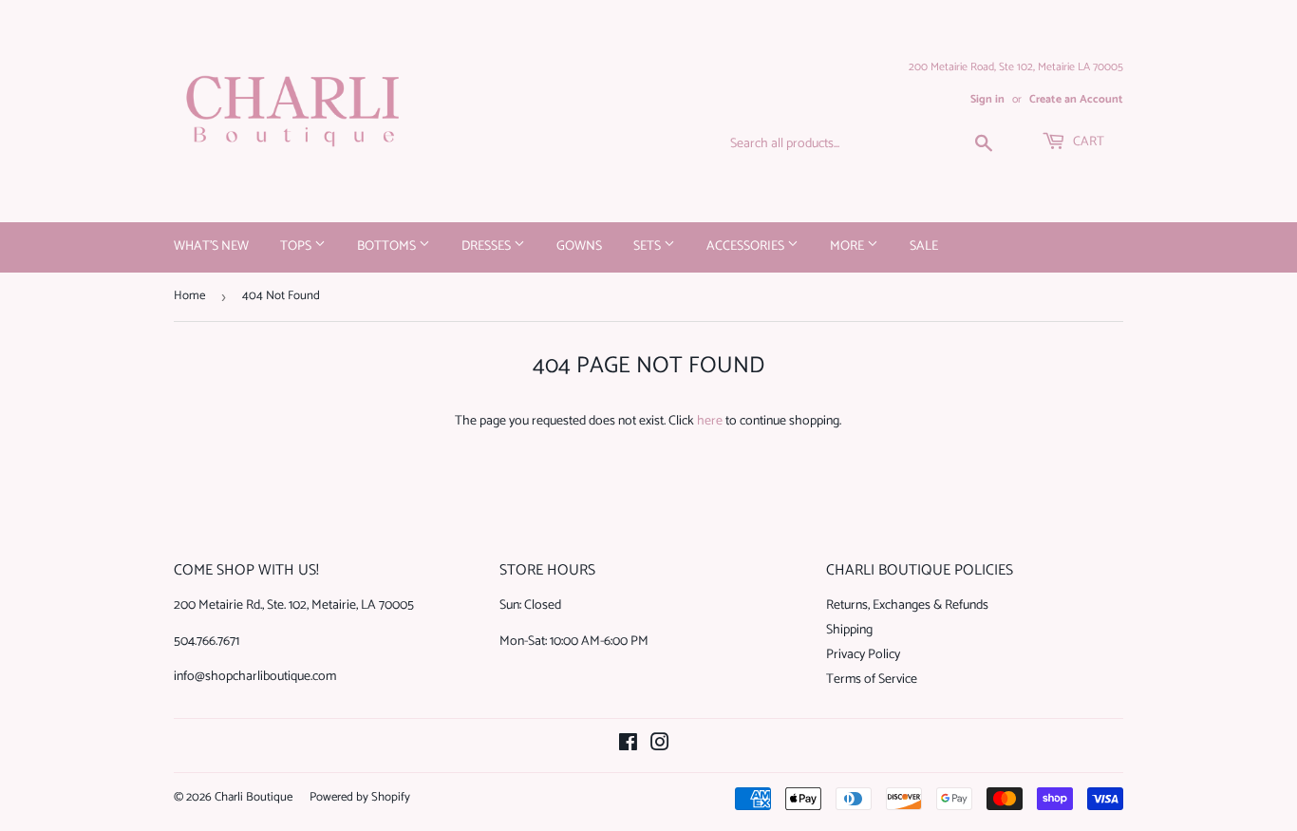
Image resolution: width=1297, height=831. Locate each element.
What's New (211, 246)
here (710, 421)
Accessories (746, 246)
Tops (297, 246)
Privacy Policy (863, 655)
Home (189, 296)
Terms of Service (871, 679)
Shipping (849, 630)
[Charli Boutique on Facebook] (628, 746)
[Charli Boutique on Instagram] (659, 746)
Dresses (487, 246)
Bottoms (388, 246)
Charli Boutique (253, 797)
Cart (1087, 142)
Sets (648, 246)
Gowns (579, 246)
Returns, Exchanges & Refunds (907, 605)
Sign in (987, 99)
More (848, 246)
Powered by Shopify (360, 797)
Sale (924, 246)
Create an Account (1076, 99)
